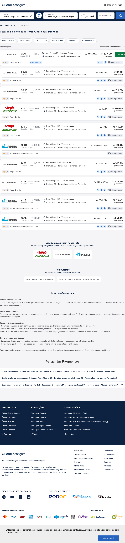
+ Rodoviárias (69, 434)
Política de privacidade (83, 458)
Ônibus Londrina (8, 430)
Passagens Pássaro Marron (42, 430)
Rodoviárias (109, 458)
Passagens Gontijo (38, 417)
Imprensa (78, 462)
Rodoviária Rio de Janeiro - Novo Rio (79, 417)
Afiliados (107, 466)
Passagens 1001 (37, 421)
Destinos (107, 462)
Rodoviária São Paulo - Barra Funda (78, 430)
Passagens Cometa (38, 413)
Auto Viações (109, 454)
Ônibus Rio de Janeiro (11, 413)
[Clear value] (93, 15)
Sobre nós (78, 451)
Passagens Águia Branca (41, 426)
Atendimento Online (82, 470)
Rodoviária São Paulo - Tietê (75, 413)
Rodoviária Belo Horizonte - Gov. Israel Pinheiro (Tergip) (86, 421)
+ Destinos (6, 434)
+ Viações (35, 434)
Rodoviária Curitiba (71, 426)
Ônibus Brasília (8, 421)
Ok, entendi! (108, 538)
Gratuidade (108, 451)
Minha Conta (79, 466)
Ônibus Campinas (9, 426)
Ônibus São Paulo (9, 417)
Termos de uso (80, 454)
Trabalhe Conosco (81, 473)
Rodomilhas (108, 470)
